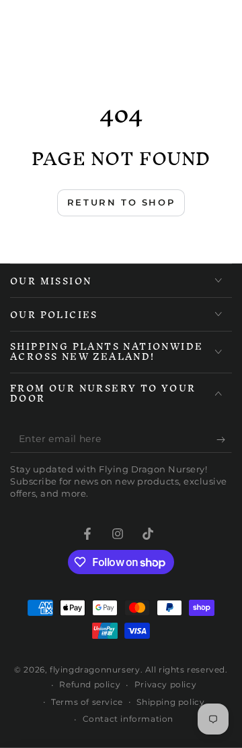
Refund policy (89, 684)
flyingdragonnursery (95, 669)
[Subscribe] (224, 439)
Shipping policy (170, 702)
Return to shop (121, 202)
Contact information (128, 719)
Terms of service (87, 702)
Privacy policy (165, 684)
